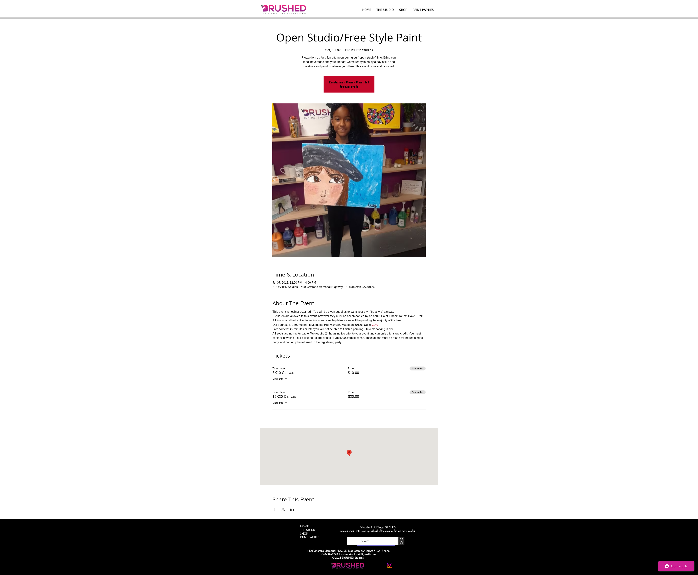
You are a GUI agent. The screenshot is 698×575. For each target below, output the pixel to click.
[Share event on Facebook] (274, 509)
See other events (349, 86)
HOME (304, 526)
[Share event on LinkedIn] (292, 509)
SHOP (304, 534)
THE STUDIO (308, 530)
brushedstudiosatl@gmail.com (357, 554)
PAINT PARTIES (309, 537)
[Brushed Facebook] (398, 565)
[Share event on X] (283, 509)
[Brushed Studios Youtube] (380, 565)
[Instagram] (389, 565)
